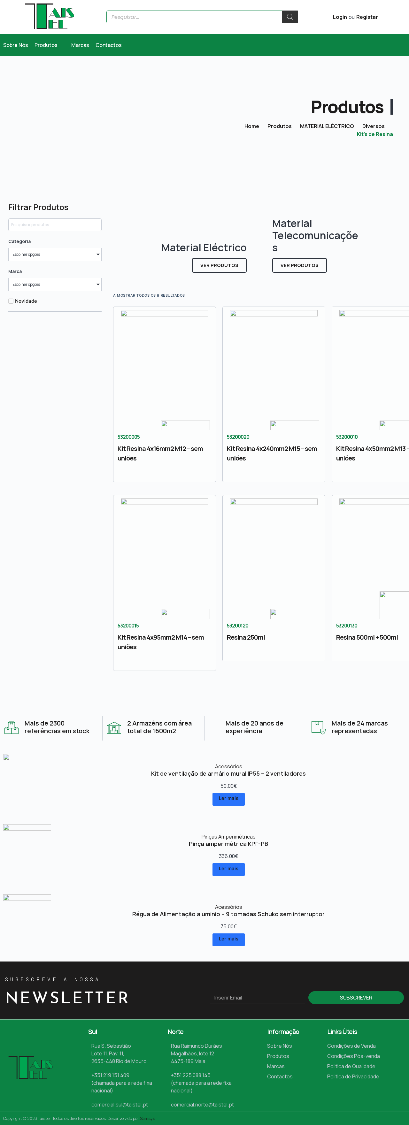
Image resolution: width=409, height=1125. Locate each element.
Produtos (279, 126)
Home (251, 126)
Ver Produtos (219, 265)
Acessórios (228, 766)
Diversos (373, 126)
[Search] (290, 17)
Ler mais (228, 798)
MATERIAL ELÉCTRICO (327, 126)
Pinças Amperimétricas (229, 836)
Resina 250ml (246, 637)
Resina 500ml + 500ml (367, 637)
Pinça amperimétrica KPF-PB (228, 844)
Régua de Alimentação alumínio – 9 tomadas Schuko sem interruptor (228, 914)
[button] (49, 45)
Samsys (147, 1118)
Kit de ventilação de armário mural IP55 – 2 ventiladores (228, 773)
